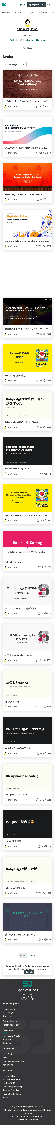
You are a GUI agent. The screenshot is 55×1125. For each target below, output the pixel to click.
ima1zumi (12, 106)
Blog (5, 1057)
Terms (22, 1116)
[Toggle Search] (49, 4)
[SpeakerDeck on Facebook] (24, 997)
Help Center (8, 1054)
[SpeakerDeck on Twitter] (31, 997)
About (15, 1116)
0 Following (28, 40)
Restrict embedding (12, 1093)
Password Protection (12, 1079)
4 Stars (28, 48)
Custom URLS (9, 1083)
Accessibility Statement (27, 1119)
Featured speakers (11, 1024)
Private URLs (9, 1076)
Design (30, 12)
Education (42, 12)
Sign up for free (36, 4)
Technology (8, 1012)
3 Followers (41, 40)
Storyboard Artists (11, 1035)
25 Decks (13, 40)
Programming (9, 1009)
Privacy (30, 1116)
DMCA (38, 1116)
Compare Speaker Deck (13, 1061)
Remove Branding (11, 1090)
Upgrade (29, 972)
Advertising (8, 1064)
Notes (5, 1097)
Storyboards (8, 1016)
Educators (7, 1039)
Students (7, 1043)
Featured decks (10, 1021)
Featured (6, 12)
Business (19, 12)
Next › (32, 955)
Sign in (21, 4)
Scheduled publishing (12, 1086)
